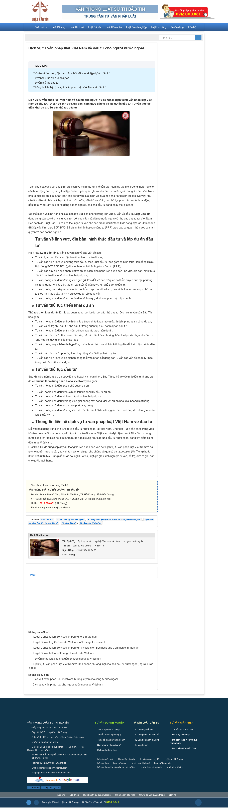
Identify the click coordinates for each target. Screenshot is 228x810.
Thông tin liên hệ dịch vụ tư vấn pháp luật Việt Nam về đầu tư (69, 87)
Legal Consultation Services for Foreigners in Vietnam (65, 636)
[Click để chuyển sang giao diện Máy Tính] (36, 802)
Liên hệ (172, 794)
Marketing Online (174, 766)
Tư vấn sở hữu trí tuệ (182, 729)
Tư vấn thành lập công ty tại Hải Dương (115, 766)
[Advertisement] (91, 171)
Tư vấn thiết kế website (150, 766)
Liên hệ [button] (192, 27)
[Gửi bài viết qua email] (141, 55)
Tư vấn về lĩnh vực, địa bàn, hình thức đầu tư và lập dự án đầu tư (71, 73)
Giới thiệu (74, 794)
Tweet (31, 575)
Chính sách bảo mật (125, 794)
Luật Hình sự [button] (77, 27)
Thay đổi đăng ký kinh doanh (111, 739)
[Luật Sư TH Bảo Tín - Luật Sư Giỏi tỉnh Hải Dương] (40, 11)
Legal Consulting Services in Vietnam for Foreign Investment (69, 642)
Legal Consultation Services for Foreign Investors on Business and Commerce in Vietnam (86, 647)
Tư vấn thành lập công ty (109, 734)
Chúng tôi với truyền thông (152, 794)
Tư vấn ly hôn (141, 744)
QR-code (34, 787)
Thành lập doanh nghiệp (108, 729)
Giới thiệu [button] (40, 27)
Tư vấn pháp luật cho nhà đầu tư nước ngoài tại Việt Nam (67, 658)
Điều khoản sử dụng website (97, 794)
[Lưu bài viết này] (152, 55)
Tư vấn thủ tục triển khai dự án (51, 78)
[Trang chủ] (28, 27)
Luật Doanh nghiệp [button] (136, 27)
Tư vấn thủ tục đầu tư (45, 82)
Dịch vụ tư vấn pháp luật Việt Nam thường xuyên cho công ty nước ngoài (75, 679)
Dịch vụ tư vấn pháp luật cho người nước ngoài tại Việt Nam (68, 684)
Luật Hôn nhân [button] (114, 27)
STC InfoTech (112, 802)
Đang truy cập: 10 (51, 787)
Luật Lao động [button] (158, 27)
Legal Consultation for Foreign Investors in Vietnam (63, 653)
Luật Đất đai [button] (94, 27)
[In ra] (146, 55)
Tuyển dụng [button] (177, 27)
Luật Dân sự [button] (58, 27)
